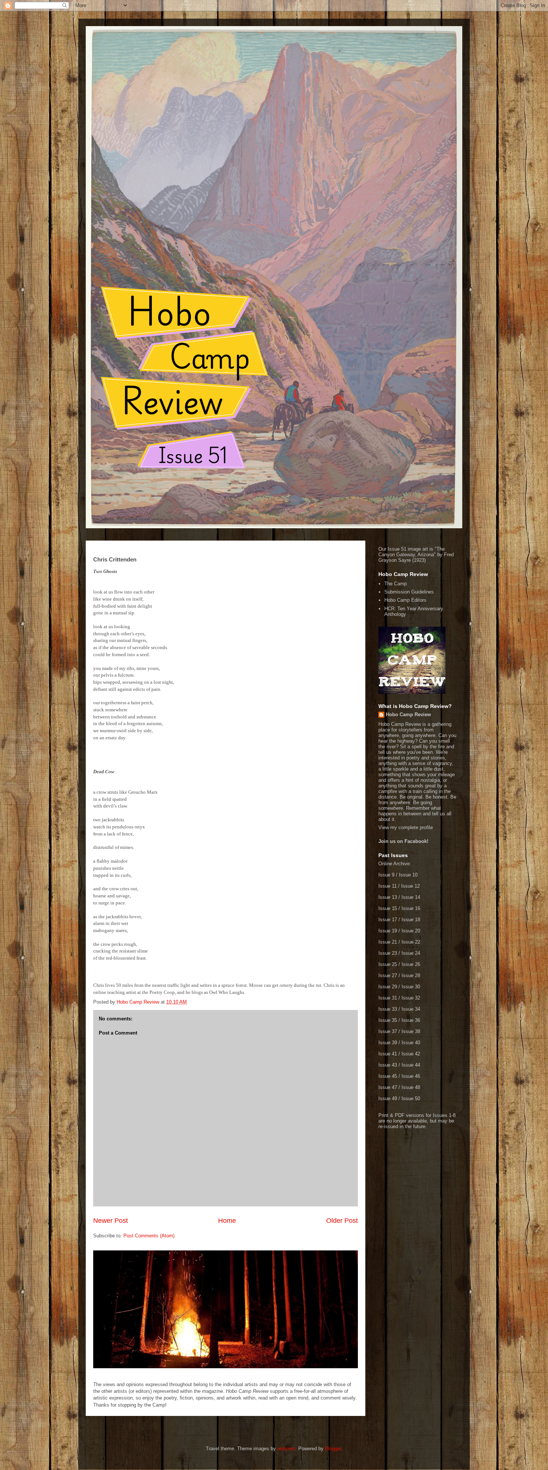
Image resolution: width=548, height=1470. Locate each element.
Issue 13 (387, 897)
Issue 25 (387, 964)
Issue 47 (387, 1087)
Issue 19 (387, 931)
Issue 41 (387, 1054)
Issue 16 (410, 908)
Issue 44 (410, 1065)
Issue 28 (410, 975)
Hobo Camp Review (408, 714)
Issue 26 (410, 964)
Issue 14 (410, 897)
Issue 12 (410, 886)
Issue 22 (410, 942)
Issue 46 (410, 1076)
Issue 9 (386, 875)
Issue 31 (387, 998)
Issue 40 (410, 1042)
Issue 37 (387, 1031)
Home (227, 1220)
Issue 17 (387, 919)
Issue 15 (387, 908)
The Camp (395, 583)
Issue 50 (410, 1098)
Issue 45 (387, 1076)
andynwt (286, 1448)
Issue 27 (387, 975)
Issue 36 (410, 1020)
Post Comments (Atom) (148, 1235)
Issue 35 (387, 1020)
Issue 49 (387, 1098)
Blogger (333, 1448)
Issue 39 (387, 1042)
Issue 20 (410, 931)
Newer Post (110, 1220)
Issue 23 (387, 953)
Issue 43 (387, 1065)
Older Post (342, 1220)
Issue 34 (410, 1009)
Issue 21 (387, 942)
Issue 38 (410, 1031)
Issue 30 (410, 986)
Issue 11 (387, 886)
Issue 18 (410, 919)
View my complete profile (405, 827)
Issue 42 (410, 1054)
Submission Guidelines (409, 592)
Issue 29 (387, 986)
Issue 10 (408, 875)
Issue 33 (387, 1009)
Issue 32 (410, 998)
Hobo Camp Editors (405, 600)
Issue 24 (410, 953)
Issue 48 (410, 1087)
